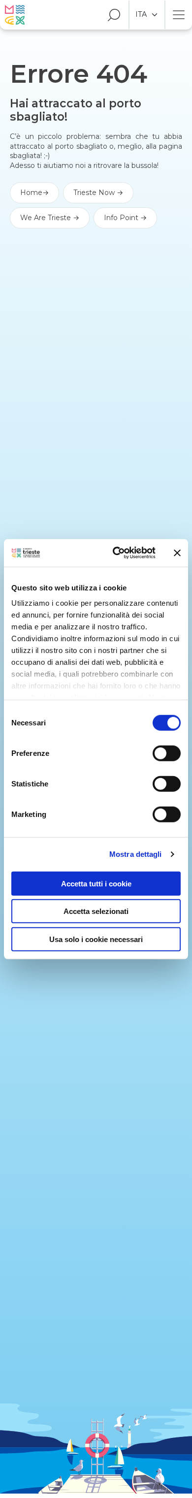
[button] (109, 14)
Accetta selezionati (96, 911)
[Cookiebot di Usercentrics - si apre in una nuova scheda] (116, 553)
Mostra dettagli (135, 854)
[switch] (167, 753)
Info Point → (125, 217)
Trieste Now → (98, 192)
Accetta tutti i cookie (96, 883)
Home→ (34, 192)
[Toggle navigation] (178, 14)
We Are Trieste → (49, 217)
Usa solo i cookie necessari (96, 939)
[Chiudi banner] (177, 553)
